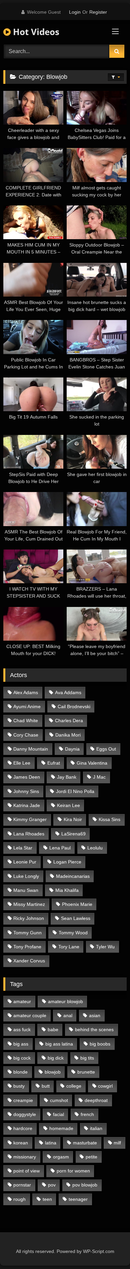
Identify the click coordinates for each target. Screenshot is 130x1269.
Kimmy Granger (30, 819)
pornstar (22, 1184)
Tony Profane (27, 946)
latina (50, 1142)
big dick (56, 1058)
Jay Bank (66, 777)
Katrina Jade (26, 805)
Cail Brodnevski (74, 706)
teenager (78, 1199)
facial (58, 1114)
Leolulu (95, 847)
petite (91, 1156)
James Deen (26, 777)
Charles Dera (69, 720)
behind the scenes (94, 1029)
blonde (20, 1072)
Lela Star (22, 847)
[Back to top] (109, 1249)
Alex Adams (25, 692)
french (87, 1114)
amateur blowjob (65, 1001)
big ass (20, 1044)
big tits (87, 1058)
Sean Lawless (75, 918)
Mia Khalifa (67, 890)
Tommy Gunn (27, 932)
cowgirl (105, 1086)
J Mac (99, 777)
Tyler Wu (105, 946)
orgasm (61, 1156)
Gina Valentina (92, 763)
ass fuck (22, 1029)
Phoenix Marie (77, 904)
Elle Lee (21, 763)
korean (20, 1142)
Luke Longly (26, 876)
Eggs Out (106, 749)
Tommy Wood (73, 932)
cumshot (59, 1100)
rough (19, 1199)
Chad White (25, 720)
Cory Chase (25, 735)
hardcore (22, 1128)
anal (67, 1015)
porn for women (73, 1170)
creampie (23, 1100)
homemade (61, 1128)
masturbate (85, 1142)
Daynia (72, 749)
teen (47, 1199)
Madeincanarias (73, 876)
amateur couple (29, 1015)
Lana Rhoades (28, 833)
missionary (24, 1156)
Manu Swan (25, 890)
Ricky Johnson (28, 918)
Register (98, 12)
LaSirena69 (73, 833)
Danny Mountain (30, 749)
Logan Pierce (67, 861)
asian (94, 1015)
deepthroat (96, 1100)
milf (117, 1142)
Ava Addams (68, 692)
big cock (22, 1058)
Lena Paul (60, 847)
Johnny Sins (26, 791)
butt (46, 1086)
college (73, 1086)
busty (19, 1086)
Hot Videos (35, 32)
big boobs (100, 1044)
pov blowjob (84, 1184)
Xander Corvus (29, 960)
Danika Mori (68, 735)
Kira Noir (73, 819)
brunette (86, 1072)
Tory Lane (68, 946)
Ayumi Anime (27, 706)
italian (96, 1128)
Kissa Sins (109, 819)
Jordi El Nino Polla (75, 791)
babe (53, 1029)
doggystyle (24, 1114)
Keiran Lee (68, 805)
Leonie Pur (24, 861)
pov (52, 1184)
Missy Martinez (29, 904)
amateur (22, 1001)
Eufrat (53, 763)
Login (75, 12)
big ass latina (59, 1044)
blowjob (53, 1072)
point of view (26, 1170)
